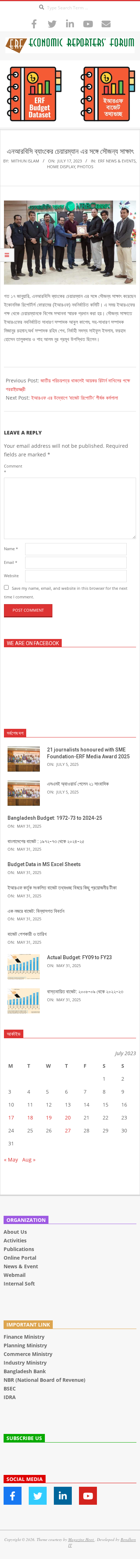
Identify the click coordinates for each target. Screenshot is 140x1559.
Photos (85, 166)
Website (11, 575)
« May (11, 1159)
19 (49, 1117)
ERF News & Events (117, 161)
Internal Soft (19, 1283)
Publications (20, 1249)
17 (11, 1117)
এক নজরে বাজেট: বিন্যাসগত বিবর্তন (36, 911)
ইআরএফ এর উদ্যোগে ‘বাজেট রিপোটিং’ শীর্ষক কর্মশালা (74, 397)
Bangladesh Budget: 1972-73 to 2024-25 (55, 818)
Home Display (61, 166)
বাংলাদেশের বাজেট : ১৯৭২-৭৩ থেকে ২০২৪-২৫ (46, 841)
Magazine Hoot (81, 1539)
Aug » (29, 1159)
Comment (13, 468)
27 (68, 1130)
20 (68, 1117)
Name (11, 548)
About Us (15, 1231)
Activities (15, 1240)
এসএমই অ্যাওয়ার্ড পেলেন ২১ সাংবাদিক (78, 784)
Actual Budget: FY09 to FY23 (79, 957)
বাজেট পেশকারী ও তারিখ (27, 934)
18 (30, 1117)
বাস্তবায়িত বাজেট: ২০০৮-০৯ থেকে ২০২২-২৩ (85, 991)
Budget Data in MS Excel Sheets (44, 864)
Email (10, 562)
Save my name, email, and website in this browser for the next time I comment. (65, 592)
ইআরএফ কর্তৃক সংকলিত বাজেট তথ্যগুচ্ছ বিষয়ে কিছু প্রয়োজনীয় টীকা (62, 888)
